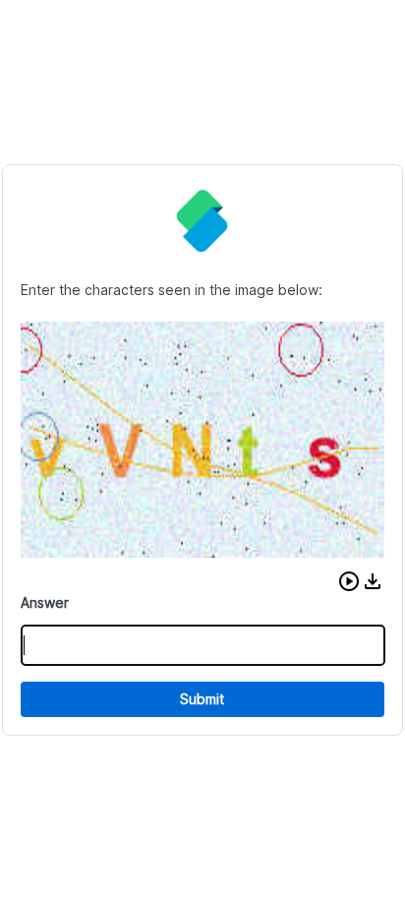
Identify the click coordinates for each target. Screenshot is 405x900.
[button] (349, 581)
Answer (45, 602)
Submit (202, 698)
